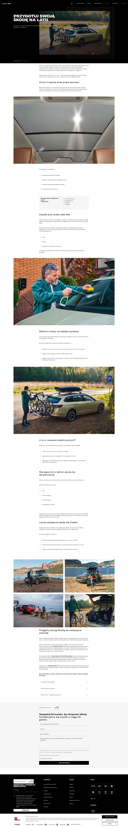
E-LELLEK (123, 3)
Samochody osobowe (50, 784)
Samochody (80, 3)
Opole (71, 784)
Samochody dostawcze (50, 787)
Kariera (107, 3)
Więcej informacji (68, 752)
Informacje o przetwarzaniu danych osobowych (49, 755)
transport (67, 204)
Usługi (89, 3)
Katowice (72, 790)
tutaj (17, 806)
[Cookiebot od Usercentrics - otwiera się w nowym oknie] (17, 824)
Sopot (71, 797)
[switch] (45, 824)
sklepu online (55, 75)
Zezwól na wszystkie (109, 816)
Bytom (71, 803)
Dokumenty (47, 803)
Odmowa (110, 823)
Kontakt (115, 3)
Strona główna (17, 60)
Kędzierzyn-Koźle (74, 800)
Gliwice (71, 787)
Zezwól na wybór (110, 820)
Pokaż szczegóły (75, 824)
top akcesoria (69, 200)
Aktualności (98, 3)
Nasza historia (48, 797)
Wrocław (71, 794)
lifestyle (67, 202)
